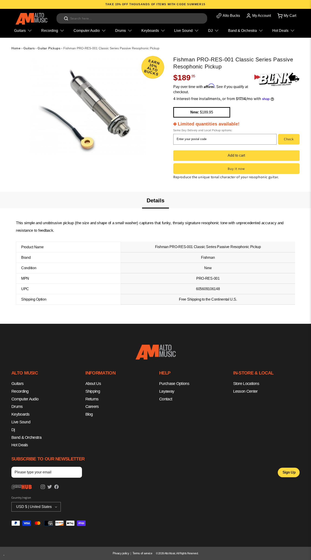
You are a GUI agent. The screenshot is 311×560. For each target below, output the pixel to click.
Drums (17, 406)
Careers (92, 406)
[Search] (66, 18)
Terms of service (142, 553)
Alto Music (170, 553)
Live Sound (20, 422)
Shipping (92, 391)
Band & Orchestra (26, 437)
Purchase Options (174, 384)
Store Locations (246, 384)
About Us (93, 384)
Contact (165, 399)
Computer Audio (24, 399)
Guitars (29, 48)
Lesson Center (245, 391)
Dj (13, 429)
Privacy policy (121, 553)
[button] (286, 15)
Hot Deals (19, 445)
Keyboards (20, 414)
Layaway (166, 391)
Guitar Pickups (49, 48)
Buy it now (236, 168)
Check (289, 139)
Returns (92, 399)
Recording (20, 391)
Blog (89, 414)
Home (15, 48)
